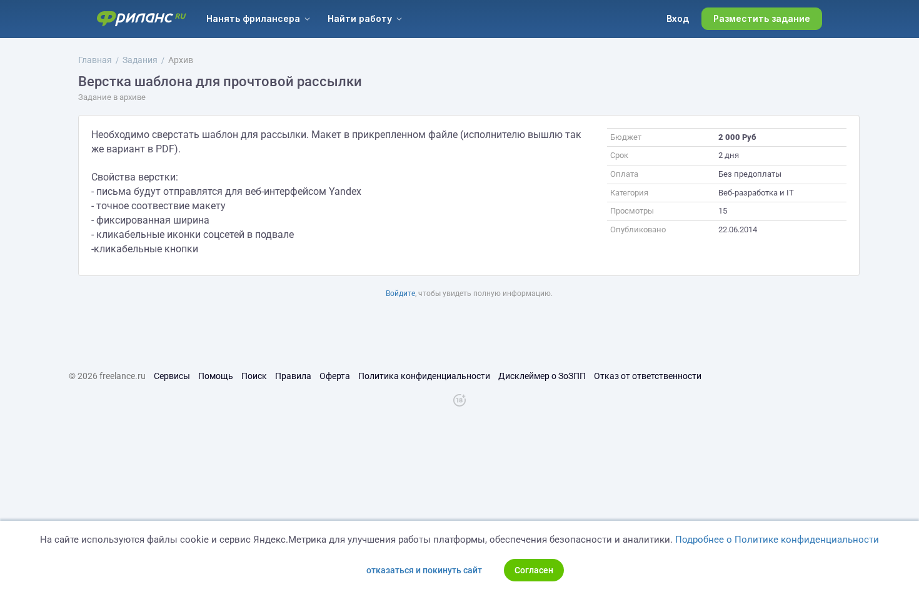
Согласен (534, 570)
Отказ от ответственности (647, 376)
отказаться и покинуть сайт (424, 570)
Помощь (215, 376)
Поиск (254, 376)
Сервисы (172, 376)
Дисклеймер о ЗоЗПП (542, 376)
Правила (293, 376)
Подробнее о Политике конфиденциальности (777, 539)
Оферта (334, 376)
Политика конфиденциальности (424, 376)
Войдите (400, 293)
